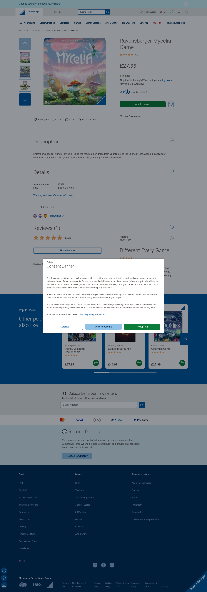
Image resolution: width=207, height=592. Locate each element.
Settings (64, 326)
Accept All (142, 326)
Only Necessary (103, 326)
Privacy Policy (87, 314)
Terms (102, 314)
